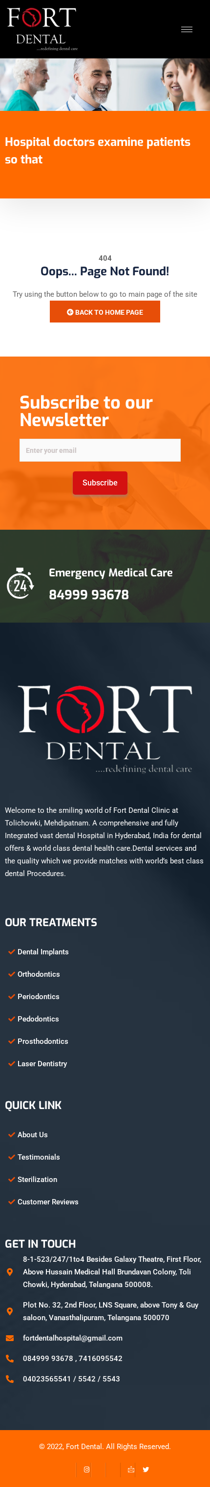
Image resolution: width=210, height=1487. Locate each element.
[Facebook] (69, 1470)
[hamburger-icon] (187, 29)
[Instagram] (83, 1470)
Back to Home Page (108, 312)
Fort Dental (84, 1446)
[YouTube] (112, 1470)
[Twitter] (142, 1470)
